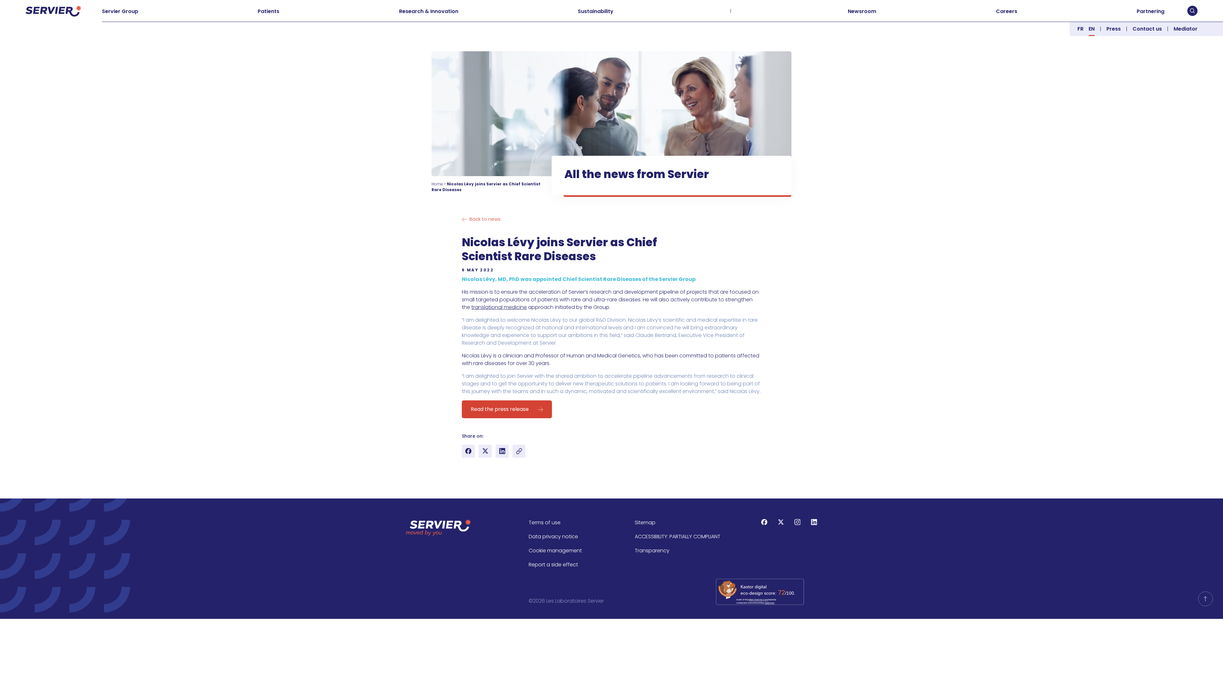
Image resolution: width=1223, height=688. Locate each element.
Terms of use (545, 522)
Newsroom (862, 11)
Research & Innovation (428, 11)
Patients (268, 11)
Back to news (485, 219)
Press (1113, 28)
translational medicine (499, 307)
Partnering (1150, 11)
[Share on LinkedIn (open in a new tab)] (502, 451)
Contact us (1147, 28)
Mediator (1186, 28)
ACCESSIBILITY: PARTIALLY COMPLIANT (677, 536)
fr (1080, 28)
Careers (1006, 11)
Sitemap (645, 522)
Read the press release (500, 409)
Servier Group (120, 11)
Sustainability (595, 11)
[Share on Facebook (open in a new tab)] (468, 451)
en (1092, 28)
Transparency (652, 550)
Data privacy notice (553, 536)
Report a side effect (553, 564)
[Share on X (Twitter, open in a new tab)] (485, 451)
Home (437, 184)
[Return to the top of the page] (1205, 598)
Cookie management (555, 550)
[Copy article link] (519, 451)
